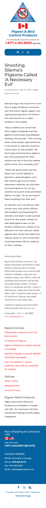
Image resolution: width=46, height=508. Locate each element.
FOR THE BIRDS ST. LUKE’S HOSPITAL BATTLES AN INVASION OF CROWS (21, 366)
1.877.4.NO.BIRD (18, 43)
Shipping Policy (12, 385)
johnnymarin (12, 90)
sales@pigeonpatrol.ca (22, 469)
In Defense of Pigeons (15, 341)
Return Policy (11, 381)
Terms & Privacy (12, 390)
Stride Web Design (23, 496)
